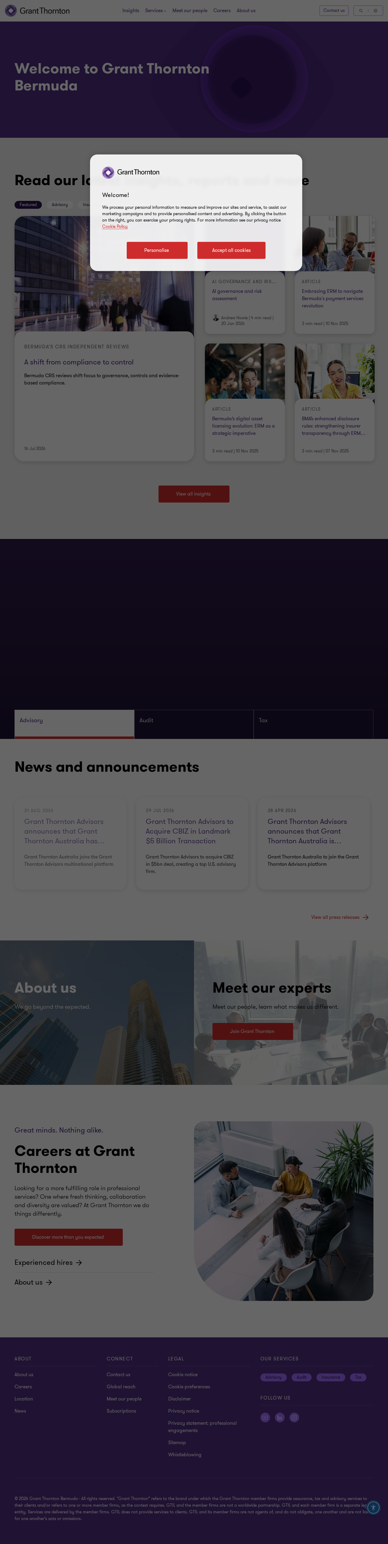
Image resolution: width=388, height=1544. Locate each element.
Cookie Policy (115, 226)
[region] (196, 212)
